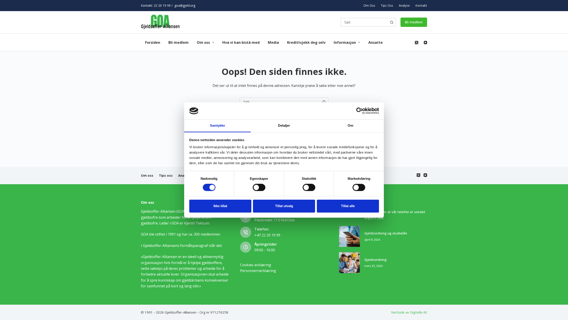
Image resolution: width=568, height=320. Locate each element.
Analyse (404, 5)
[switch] (259, 187)
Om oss (369, 5)
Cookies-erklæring (255, 264)
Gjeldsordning (375, 259)
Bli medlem (414, 22)
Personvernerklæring (258, 270)
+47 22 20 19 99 (267, 235)
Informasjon (345, 42)
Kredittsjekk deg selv (306, 42)
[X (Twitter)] (416, 42)
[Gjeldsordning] (349, 262)
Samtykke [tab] (217, 125)
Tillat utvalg (284, 206)
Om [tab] (350, 125)
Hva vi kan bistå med (241, 42)
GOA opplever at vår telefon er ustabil (394, 212)
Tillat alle (348, 206)
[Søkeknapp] (392, 22)
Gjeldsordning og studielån (385, 233)
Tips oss (387, 5)
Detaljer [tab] (284, 125)
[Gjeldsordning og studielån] (349, 236)
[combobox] (280, 101)
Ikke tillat (220, 206)
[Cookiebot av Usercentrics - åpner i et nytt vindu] (359, 111)
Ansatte (375, 42)
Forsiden (152, 42)
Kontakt (421, 5)
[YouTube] (425, 42)
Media (273, 42)
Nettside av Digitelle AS (409, 312)
